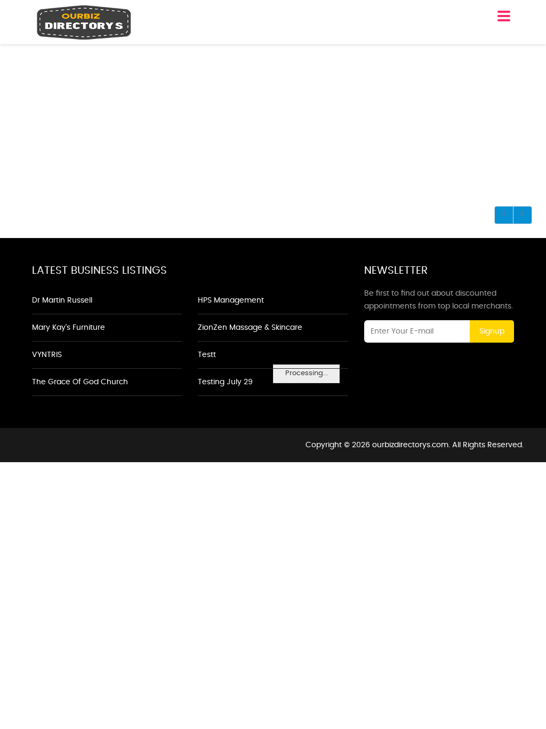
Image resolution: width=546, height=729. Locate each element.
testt (207, 355)
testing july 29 (225, 382)
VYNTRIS (47, 355)
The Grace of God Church (80, 382)
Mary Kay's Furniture (68, 327)
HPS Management (231, 300)
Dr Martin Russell (62, 300)
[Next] (522, 215)
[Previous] (503, 215)
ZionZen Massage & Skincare (250, 327)
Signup (491, 331)
